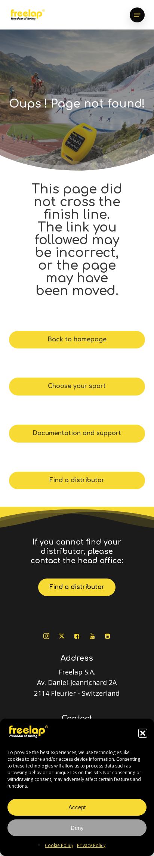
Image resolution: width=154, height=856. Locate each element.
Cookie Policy (59, 845)
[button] (143, 733)
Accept (77, 807)
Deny (77, 828)
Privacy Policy (91, 845)
